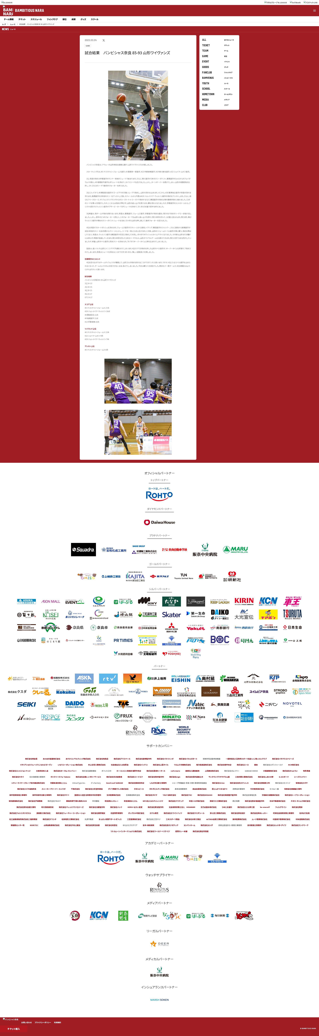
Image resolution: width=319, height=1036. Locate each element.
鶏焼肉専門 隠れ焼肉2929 (76, 801)
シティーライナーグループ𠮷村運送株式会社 (28, 783)
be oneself (265, 807)
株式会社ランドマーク (300, 825)
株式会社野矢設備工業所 (26, 807)
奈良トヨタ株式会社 (196, 801)
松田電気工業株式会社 (70, 819)
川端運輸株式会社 (270, 771)
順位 (65, 19)
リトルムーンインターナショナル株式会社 (126, 831)
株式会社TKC (186, 795)
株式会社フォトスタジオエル (20, 813)
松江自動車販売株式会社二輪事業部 (23, 819)
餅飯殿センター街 (17, 825)
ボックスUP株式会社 (136, 813)
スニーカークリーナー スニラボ (54, 789)
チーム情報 (9, 19)
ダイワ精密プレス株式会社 (118, 789)
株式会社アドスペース (122, 758)
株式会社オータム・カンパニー (65, 771)
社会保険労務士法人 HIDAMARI (182, 807)
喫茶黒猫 (306, 771)
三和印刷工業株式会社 (244, 777)
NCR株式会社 (293, 764)
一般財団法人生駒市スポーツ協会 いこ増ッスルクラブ (246, 758)
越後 (256, 764)
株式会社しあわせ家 (265, 777)
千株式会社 (75, 789)
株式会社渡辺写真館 (200, 831)
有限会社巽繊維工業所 (293, 789)
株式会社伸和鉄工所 (262, 783)
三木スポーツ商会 (173, 819)
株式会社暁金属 (31, 758)
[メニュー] (314, 10)
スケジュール (36, 19)
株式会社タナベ (63, 795)
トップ (4, 24)
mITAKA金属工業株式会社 (216, 819)
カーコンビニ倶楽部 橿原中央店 (129, 771)
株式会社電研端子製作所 (227, 795)
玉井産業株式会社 (113, 795)
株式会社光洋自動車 (114, 777)
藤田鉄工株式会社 (43, 813)
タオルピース (139, 789)
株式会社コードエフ (135, 777)
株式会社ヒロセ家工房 (246, 807)
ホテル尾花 (154, 813)
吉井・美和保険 (148, 825)
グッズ (83, 19)
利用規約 (57, 1022)
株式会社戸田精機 (35, 801)
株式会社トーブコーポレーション (297, 795)
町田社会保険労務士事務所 (283, 813)
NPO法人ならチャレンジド (153, 801)
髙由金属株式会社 (199, 789)
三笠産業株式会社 (134, 819)
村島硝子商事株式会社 (281, 819)
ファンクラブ (52, 19)
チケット (22, 19)
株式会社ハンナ (116, 807)
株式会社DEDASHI (205, 795)
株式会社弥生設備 (93, 825)
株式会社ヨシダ (207, 825)
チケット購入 (13, 1028)
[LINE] (302, 10)
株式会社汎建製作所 (97, 807)
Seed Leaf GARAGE (114, 783)
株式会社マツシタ (49, 819)
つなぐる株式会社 (169, 795)
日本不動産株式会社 (277, 801)
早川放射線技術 (47, 807)
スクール (94, 19)
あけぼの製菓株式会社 (51, 758)
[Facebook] (290, 10)
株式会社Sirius (218, 783)
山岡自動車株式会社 (51, 825)
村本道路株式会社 (303, 819)
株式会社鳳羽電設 (98, 813)
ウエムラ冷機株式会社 (182, 764)
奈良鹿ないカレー (111, 801)
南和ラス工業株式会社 (218, 801)
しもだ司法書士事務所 (158, 783)
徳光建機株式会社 (16, 801)
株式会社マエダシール (195, 813)
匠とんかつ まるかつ (219, 789)
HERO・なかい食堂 (135, 807)
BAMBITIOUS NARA (29, 10)
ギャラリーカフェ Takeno (60, 777)
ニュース (12, 24)
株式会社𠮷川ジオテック (169, 825)
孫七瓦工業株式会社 (218, 813)
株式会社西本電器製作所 (254, 801)
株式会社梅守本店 (224, 764)
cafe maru (175, 771)
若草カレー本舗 (181, 831)
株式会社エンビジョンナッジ (20, 771)
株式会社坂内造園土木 (194, 777)
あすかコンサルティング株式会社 (78, 758)
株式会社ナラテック (176, 801)
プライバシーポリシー (43, 1022)
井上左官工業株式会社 (97, 764)
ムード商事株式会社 (259, 819)
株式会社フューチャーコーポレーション (71, 813)
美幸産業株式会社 (239, 819)
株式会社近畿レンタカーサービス (88, 777)
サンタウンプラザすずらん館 (219, 777)
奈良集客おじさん (130, 801)
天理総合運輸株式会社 (270, 795)
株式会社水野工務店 (193, 819)
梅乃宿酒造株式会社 (204, 764)
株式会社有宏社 (111, 825)
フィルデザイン (280, 807)
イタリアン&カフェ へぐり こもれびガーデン (36, 764)
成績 (74, 19)
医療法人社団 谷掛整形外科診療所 (88, 795)
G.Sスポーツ (284, 777)
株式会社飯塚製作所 (144, 758)
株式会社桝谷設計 (238, 813)
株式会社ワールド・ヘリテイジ (158, 831)
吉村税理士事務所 (254, 825)
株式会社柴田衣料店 (136, 783)
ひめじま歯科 (227, 807)
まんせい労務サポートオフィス (110, 819)
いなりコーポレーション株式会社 (70, 764)
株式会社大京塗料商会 (94, 789)
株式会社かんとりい (290, 771)
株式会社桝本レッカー (259, 813)
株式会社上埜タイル (160, 764)
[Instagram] (296, 10)
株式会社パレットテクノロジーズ (71, 807)
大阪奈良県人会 (42, 771)
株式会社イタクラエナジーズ (283, 758)
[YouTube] (308, 10)
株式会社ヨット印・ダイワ (276, 825)
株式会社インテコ (141, 764)
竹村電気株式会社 (257, 789)
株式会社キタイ (18, 777)
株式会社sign (174, 777)
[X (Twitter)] (284, 10)
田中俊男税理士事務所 (18, 795)
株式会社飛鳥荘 (102, 758)
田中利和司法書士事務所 (42, 795)
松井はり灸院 (304, 813)
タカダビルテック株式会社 (159, 789)
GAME (88, 46)
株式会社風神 (297, 807)
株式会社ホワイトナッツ (173, 813)
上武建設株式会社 (212, 771)
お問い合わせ (26, 1022)
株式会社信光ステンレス (239, 783)
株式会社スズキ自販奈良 (26, 789)
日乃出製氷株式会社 (208, 807)
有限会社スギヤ (302, 783)
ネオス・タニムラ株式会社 (300, 801)
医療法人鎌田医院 (192, 771)
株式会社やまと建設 (72, 825)
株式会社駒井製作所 (156, 777)
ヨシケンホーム (189, 825)
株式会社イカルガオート (188, 758)
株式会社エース (243, 764)
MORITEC (34, 825)
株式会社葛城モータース (156, 771)
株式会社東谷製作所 (155, 807)
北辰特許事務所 (117, 813)
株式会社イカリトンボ (165, 758)
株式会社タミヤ (151, 795)
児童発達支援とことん (58, 783)
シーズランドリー (300, 777)
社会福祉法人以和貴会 (119, 764)
